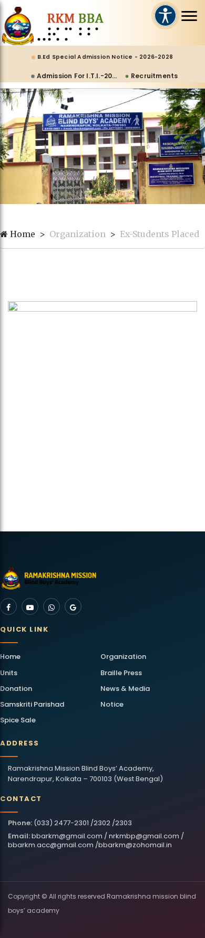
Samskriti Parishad (32, 704)
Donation (16, 689)
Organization (123, 657)
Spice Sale (18, 720)
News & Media (125, 689)
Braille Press (121, 673)
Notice (112, 704)
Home (21, 234)
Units (8, 673)
